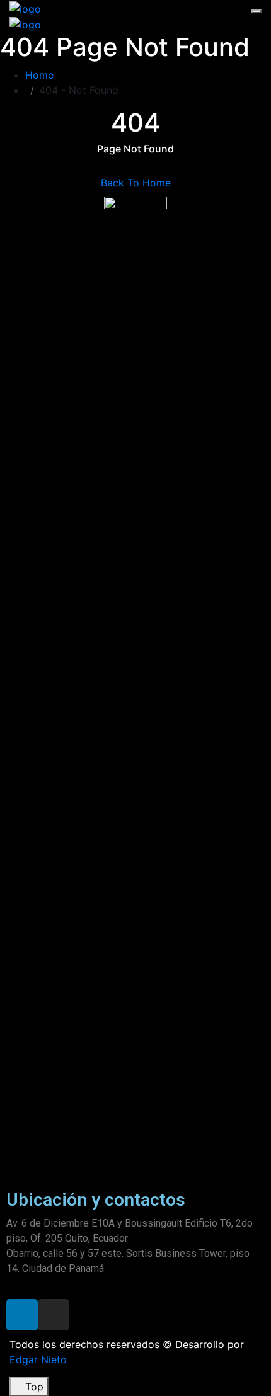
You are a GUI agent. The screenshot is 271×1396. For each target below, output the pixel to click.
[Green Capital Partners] (25, 7)
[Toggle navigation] (256, 11)
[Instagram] (53, 1314)
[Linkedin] (22, 1314)
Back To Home (136, 182)
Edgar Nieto (38, 1359)
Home (42, 75)
